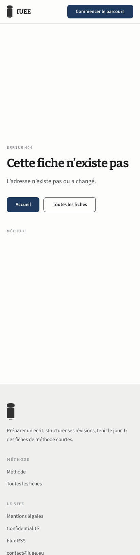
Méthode (17, 231)
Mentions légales (25, 516)
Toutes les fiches (70, 204)
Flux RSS (16, 540)
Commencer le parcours (100, 11)
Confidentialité (23, 528)
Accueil (23, 204)
